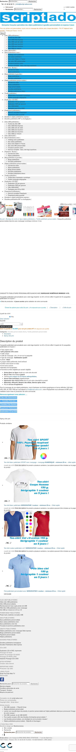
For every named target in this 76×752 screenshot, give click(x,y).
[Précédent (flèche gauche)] (1, 751)
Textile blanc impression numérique (19, 95)
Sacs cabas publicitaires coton (9, 622)
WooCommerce (18, 726)
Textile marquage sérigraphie (17, 98)
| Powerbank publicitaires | (12, 110)
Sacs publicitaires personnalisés (10, 620)
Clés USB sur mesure (14, 48)
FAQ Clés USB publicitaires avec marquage (13, 608)
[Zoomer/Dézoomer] (7, 749)
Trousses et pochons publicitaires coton (12, 626)
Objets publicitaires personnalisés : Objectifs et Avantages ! (22, 721)
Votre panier (9, 7)
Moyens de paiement (6, 692)
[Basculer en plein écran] (5, 749)
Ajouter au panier (6, 327)
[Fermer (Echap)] (1, 749)
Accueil (2, 219)
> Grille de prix (66, 307)
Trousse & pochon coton (15, 63)
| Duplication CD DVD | (11, 100)
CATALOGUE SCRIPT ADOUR (9, 597)
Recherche (34, 684)
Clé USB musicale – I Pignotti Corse (15, 707)
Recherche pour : (6, 684)
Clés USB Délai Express (15, 40)
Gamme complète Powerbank (17, 112)
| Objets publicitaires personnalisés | (15, 80)
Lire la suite (7, 594)
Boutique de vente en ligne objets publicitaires (20, 219)
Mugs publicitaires (13, 76)
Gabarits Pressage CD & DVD (9, 659)
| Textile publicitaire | (10, 93)
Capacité (3, 316)
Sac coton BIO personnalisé (16, 61)
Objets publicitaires (6, 637)
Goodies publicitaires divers (16, 91)
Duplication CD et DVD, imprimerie (10, 651)
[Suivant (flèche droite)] (3, 751)
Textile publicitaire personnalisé (46, 219)
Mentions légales (5, 686)
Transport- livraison (6, 690)
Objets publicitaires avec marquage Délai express (15, 631)
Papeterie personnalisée (7, 635)
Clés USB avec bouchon (15, 44)
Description (7, 334)
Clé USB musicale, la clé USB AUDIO (15, 715)
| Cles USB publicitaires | (11, 35)
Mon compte (8, 728)
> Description (53, 307)
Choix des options (20, 465)
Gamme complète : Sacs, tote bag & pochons (22, 66)
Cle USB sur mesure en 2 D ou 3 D (11, 610)
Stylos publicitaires (13, 72)
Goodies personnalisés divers (17, 332)
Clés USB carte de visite (15, 42)
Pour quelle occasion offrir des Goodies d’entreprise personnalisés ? (25, 717)
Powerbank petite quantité (16, 115)
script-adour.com (17, 698)
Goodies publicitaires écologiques (10, 643)
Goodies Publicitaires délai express (11, 645)
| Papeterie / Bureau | (10, 68)
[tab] (40, 334)
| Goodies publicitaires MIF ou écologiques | (17, 119)
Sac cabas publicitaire (15, 57)
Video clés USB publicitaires (8, 602)
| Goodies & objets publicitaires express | (16, 117)
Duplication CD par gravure (16, 102)
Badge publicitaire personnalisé (14, 709)
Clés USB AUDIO (13, 106)
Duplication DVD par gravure (17, 104)
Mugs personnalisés (14, 87)
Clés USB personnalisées (8, 604)
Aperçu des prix (9, 336)
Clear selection (4, 319)
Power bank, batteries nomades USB (11, 615)
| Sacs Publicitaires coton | (12, 52)
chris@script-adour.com (24, 4)
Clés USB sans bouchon (15, 46)
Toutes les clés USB (14, 37)
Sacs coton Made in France (16, 59)
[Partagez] (3, 749)
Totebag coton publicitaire (16, 55)
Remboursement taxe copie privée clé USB (13, 606)
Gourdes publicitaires (14, 78)
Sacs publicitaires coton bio (8, 624)
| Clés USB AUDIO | (10, 51)
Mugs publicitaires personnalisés (10, 633)
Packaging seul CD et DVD (16, 108)
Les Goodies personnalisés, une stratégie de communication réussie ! (26, 719)
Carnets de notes (13, 70)
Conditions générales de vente (9, 688)
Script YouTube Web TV (7, 673)
